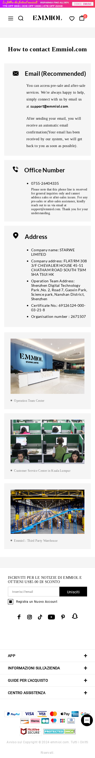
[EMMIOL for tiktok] (40, 617)
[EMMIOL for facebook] (19, 617)
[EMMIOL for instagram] (29, 617)
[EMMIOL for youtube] (51, 617)
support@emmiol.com (49, 106)
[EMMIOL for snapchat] (75, 616)
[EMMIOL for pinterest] (63, 617)
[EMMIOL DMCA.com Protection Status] (59, 734)
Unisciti (73, 592)
